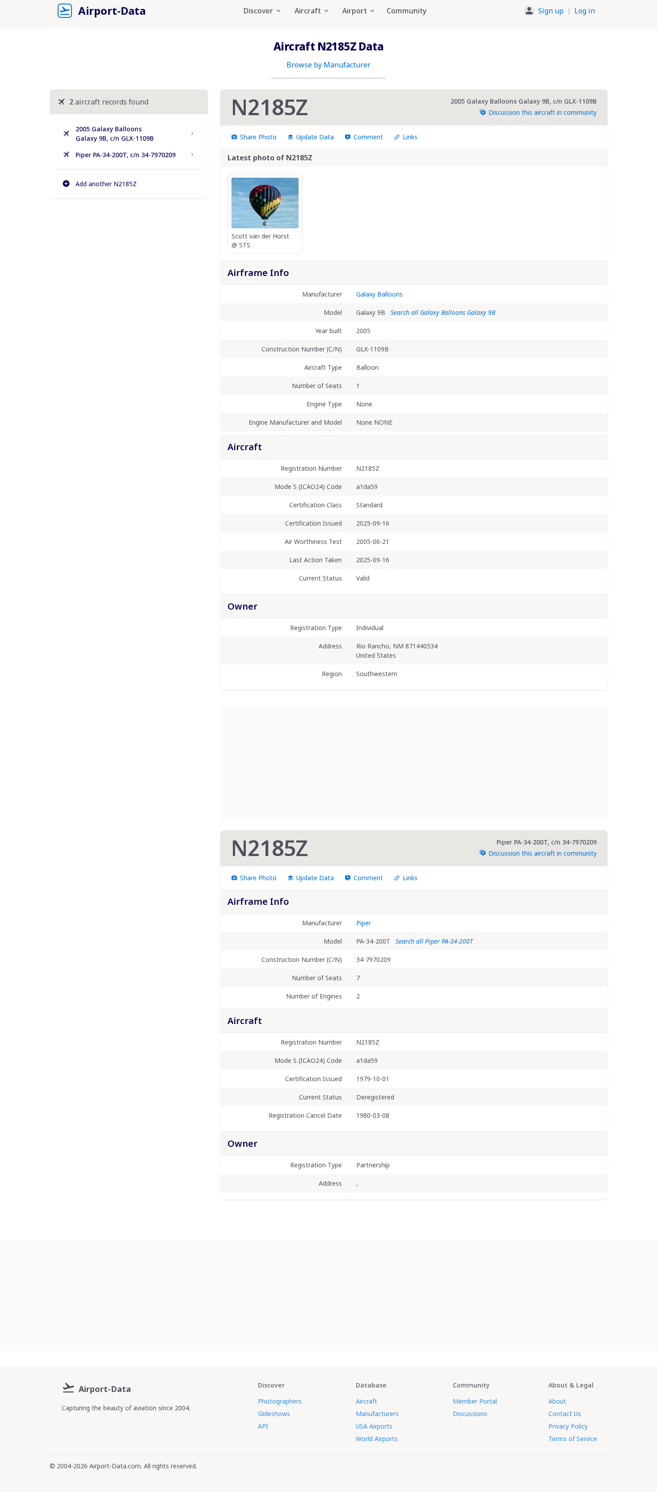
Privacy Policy (568, 1426)
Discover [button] (258, 11)
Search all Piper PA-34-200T (434, 941)
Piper (363, 923)
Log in (584, 11)
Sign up (551, 11)
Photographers (280, 1401)
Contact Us (564, 1413)
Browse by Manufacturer (328, 65)
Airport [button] (354, 11)
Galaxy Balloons (379, 294)
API (263, 1426)
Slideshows (274, 1413)
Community (406, 11)
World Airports (377, 1438)
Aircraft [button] (308, 11)
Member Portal (475, 1401)
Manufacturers (377, 1413)
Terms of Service (572, 1438)
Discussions (470, 1413)
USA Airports (374, 1426)
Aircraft (366, 1401)
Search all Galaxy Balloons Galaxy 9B (443, 312)
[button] (559, 11)
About (557, 1401)
